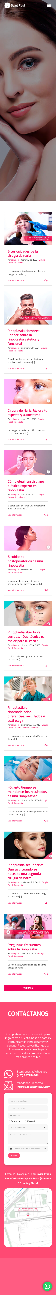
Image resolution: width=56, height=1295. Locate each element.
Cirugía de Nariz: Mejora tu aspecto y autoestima (27, 412)
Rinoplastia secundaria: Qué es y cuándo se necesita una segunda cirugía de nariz (25, 871)
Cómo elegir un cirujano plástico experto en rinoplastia (26, 485)
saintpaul (15, 260)
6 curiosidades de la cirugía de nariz (23, 253)
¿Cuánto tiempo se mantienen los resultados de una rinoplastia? (27, 791)
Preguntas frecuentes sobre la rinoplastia (24, 947)
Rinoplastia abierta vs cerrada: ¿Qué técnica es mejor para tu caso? (26, 636)
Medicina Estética (21, 727)
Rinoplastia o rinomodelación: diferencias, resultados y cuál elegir (26, 714)
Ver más (28, 988)
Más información (15, 280)
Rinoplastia (18, 262)
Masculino (32, 1121)
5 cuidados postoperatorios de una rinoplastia (25, 561)
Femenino (16, 1121)
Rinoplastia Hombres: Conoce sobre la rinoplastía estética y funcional (24, 337)
